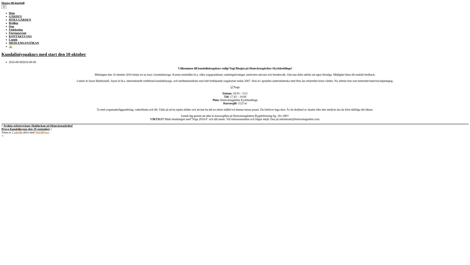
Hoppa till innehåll (12, 3)
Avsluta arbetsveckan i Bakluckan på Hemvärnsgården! (38, 125)
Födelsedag (16, 29)
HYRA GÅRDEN (20, 19)
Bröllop (13, 23)
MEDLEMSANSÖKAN (24, 43)
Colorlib (17, 132)
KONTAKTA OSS (20, 36)
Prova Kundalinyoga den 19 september (25, 129)
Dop (11, 26)
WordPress (42, 132)
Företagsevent (17, 33)
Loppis (13, 39)
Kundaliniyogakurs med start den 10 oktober (43, 54)
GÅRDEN (15, 16)
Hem (12, 13)
